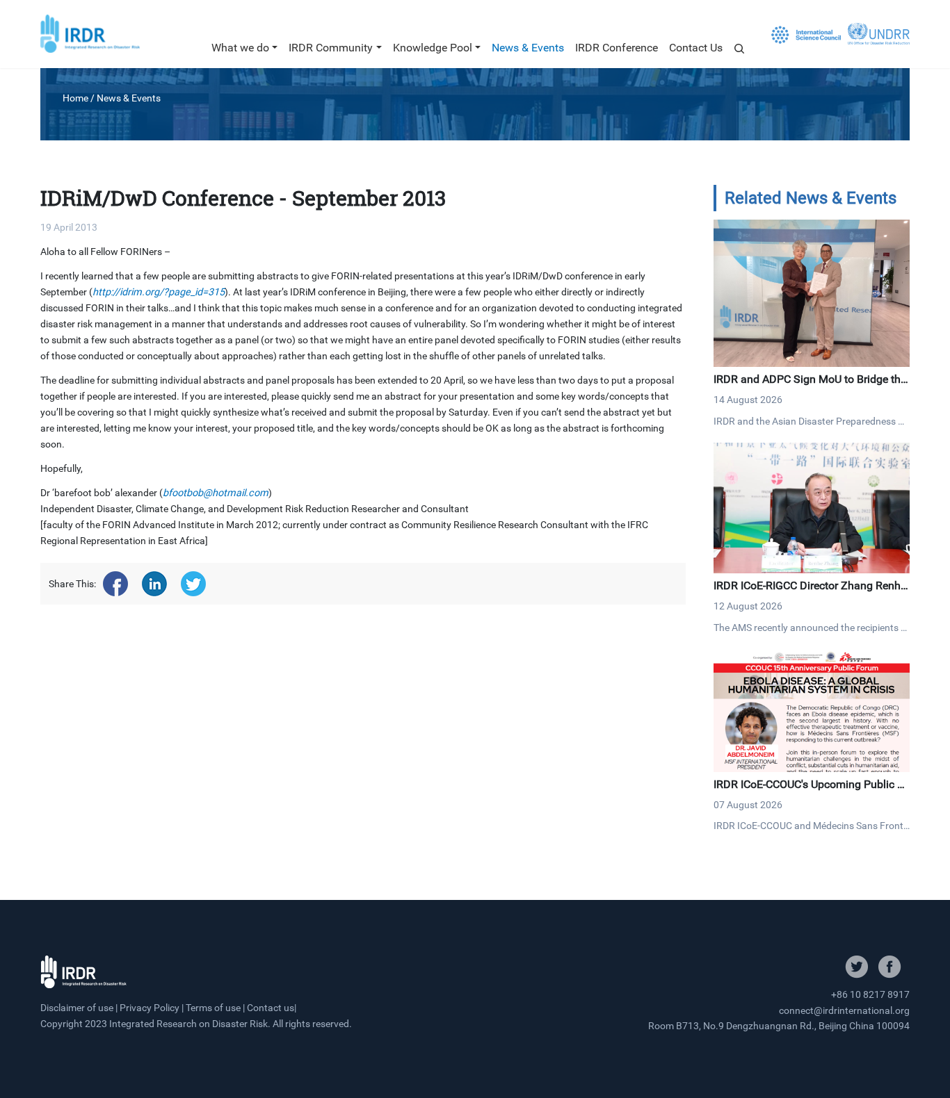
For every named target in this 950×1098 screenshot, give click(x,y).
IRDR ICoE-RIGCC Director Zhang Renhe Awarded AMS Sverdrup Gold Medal (810, 592)
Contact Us (696, 47)
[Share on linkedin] (154, 583)
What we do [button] (240, 47)
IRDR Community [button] (331, 47)
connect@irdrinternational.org (844, 1010)
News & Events (528, 47)
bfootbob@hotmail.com (215, 493)
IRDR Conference (616, 47)
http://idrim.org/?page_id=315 (158, 292)
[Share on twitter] (193, 583)
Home (75, 98)
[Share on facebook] (115, 583)
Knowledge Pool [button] (432, 47)
